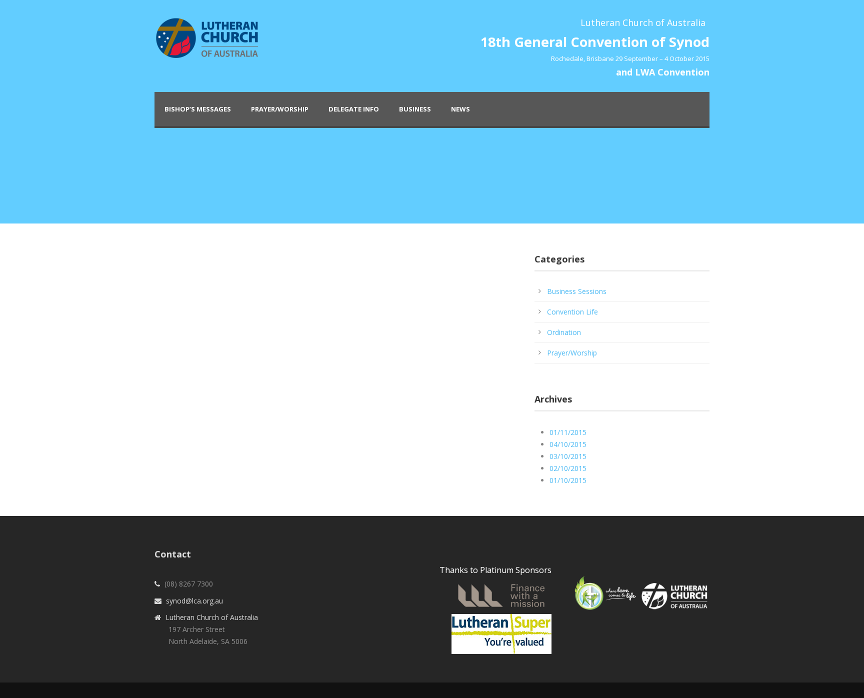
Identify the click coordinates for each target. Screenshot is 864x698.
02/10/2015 (568, 468)
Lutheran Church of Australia (212, 617)
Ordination (564, 332)
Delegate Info (353, 109)
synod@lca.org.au (194, 601)
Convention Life (572, 311)
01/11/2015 (568, 432)
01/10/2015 (568, 480)
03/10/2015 (568, 456)
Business (415, 109)
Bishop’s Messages (197, 109)
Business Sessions (576, 291)
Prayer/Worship (279, 109)
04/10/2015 (568, 444)
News (460, 109)
